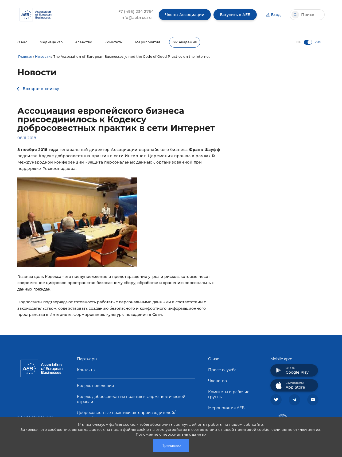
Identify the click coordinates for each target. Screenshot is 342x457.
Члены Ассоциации (184, 14)
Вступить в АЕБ (235, 14)
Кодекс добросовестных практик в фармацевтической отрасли (131, 399)
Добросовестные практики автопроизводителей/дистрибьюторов (126, 415)
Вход (276, 14)
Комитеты (113, 42)
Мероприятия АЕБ (226, 407)
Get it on (297, 371)
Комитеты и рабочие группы (229, 394)
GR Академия (185, 42)
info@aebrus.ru (136, 17)
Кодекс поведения (95, 385)
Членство (83, 42)
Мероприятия (147, 42)
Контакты (86, 369)
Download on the (295, 386)
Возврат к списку (41, 88)
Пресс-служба (222, 369)
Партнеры (87, 359)
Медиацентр (51, 42)
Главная (25, 57)
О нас (22, 42)
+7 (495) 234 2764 (136, 11)
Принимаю (171, 445)
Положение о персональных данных (171, 434)
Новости (42, 57)
